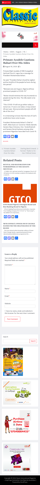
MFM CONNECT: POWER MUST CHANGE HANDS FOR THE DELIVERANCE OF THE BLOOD (19, 226)
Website (8, 304)
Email (7, 296)
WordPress (23, 482)
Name (7, 289)
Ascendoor (32, 480)
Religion (5, 141)
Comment (9, 265)
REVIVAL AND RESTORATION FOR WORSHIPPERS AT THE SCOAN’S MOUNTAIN (17, 167)
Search (5, 337)
